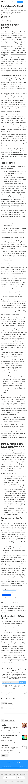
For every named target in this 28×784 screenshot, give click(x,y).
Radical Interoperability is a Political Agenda (9, 736)
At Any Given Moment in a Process (8, 724)
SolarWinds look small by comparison (14, 34)
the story (22, 264)
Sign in (25, 2)
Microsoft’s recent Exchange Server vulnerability (13, 32)
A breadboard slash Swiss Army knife (13, 477)
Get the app (20, 777)
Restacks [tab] (10, 703)
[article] (14, 728)
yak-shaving (16, 509)
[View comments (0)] (7, 21)
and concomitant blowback (16, 184)
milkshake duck (5, 65)
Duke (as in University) (9, 266)
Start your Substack (10, 777)
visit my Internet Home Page (15, 659)
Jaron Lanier (4, 187)
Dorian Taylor (7, 16)
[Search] (25, 720)
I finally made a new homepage (12, 445)
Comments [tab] (4, 703)
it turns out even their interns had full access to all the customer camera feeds (13, 55)
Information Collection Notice (15, 686)
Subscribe (20, 2)
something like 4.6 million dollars (9, 244)
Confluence (4, 745)
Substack (7, 781)
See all (4, 755)
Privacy (13, 774)
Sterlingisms (17, 421)
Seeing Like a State (15, 419)
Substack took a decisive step (10, 63)
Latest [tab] (6, 720)
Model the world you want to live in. (9, 739)
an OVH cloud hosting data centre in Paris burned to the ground (13, 60)
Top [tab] (2, 720)
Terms (17, 774)
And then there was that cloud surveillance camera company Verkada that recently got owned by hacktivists (13, 52)
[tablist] (7, 703)
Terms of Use (20, 685)
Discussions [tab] (11, 720)
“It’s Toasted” (8, 162)
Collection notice (23, 774)
